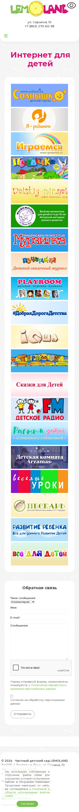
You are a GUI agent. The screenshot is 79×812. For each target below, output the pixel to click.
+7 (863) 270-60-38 (39, 26)
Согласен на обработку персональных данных (37, 701)
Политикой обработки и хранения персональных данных (38, 686)
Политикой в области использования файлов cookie (27, 792)
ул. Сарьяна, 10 (39, 22)
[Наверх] (72, 805)
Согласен (27, 803)
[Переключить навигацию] (6, 36)
